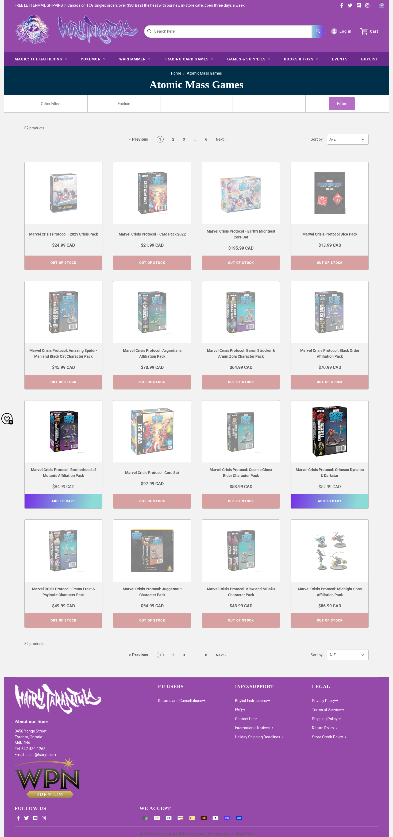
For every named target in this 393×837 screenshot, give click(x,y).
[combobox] (51, 103)
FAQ (238, 710)
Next (221, 139)
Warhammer (133, 59)
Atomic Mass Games (204, 73)
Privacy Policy (323, 701)
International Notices (252, 728)
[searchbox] (52, 104)
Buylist (369, 59)
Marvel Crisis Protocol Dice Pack (329, 234)
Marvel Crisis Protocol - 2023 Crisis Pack (63, 234)
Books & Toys (300, 59)
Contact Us (244, 719)
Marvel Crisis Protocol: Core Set (152, 472)
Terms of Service (326, 710)
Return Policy (323, 728)
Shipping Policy (324, 719)
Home (176, 73)
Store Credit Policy (327, 737)
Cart (374, 31)
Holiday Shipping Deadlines (257, 737)
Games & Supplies (247, 59)
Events (340, 59)
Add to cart (63, 501)
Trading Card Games (187, 59)
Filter (342, 103)
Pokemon (92, 59)
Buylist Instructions (251, 701)
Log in (346, 31)
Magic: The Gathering (40, 59)
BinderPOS (244, 834)
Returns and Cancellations (180, 701)
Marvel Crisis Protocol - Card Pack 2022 (152, 234)
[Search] (318, 31)
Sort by (317, 139)
